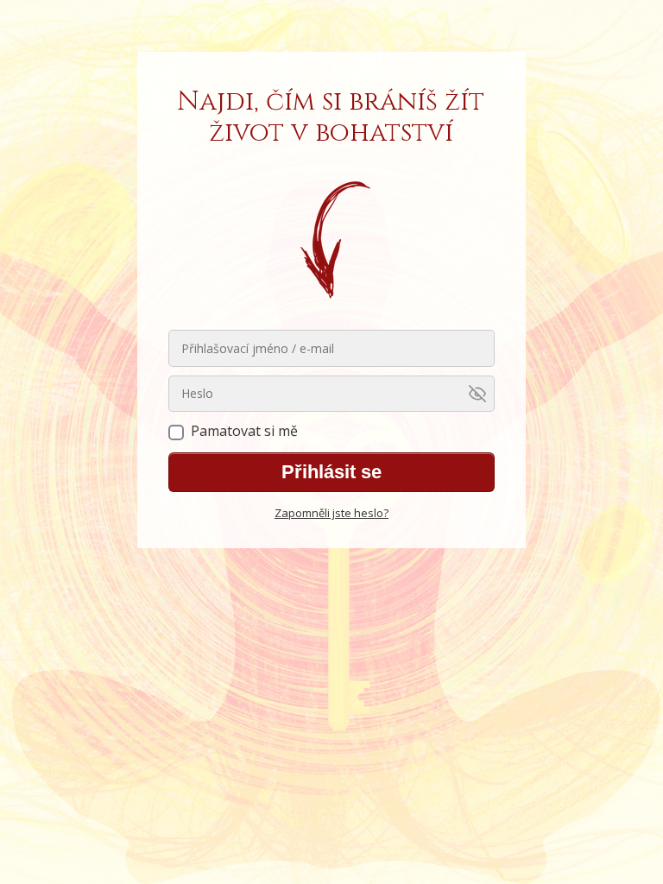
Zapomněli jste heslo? (331, 513)
